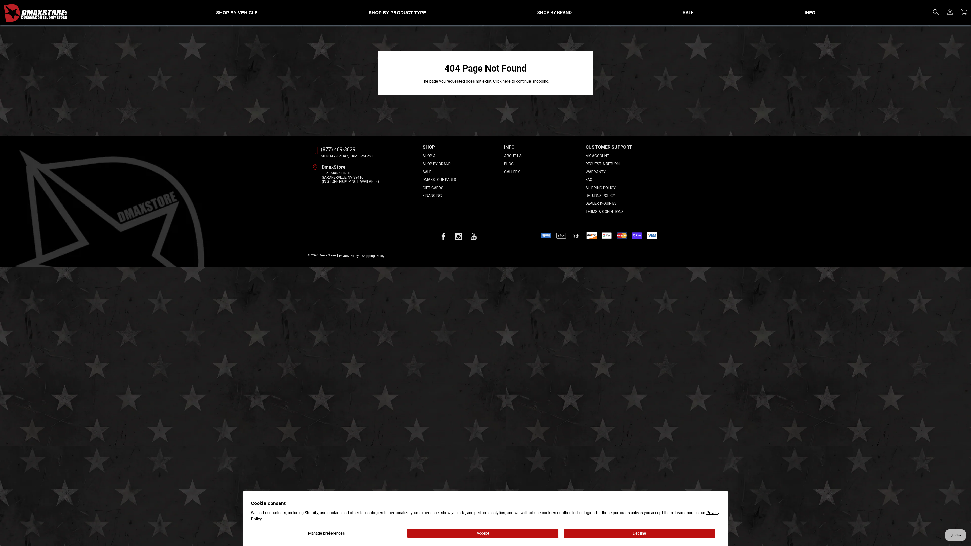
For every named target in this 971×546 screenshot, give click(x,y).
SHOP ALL (431, 156)
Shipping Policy (373, 256)
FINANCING (432, 195)
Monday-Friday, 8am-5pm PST (347, 156)
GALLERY (512, 172)
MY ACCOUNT (597, 156)
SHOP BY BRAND (554, 12)
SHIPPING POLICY (601, 188)
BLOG (509, 164)
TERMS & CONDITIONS (605, 211)
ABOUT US (513, 156)
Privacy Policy (349, 256)
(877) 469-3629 (338, 149)
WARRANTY (596, 172)
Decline (639, 533)
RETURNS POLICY (600, 195)
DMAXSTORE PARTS (439, 179)
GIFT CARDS (433, 188)
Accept (483, 533)
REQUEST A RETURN (603, 164)
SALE (688, 12)
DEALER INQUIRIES (601, 203)
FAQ (589, 179)
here (507, 81)
